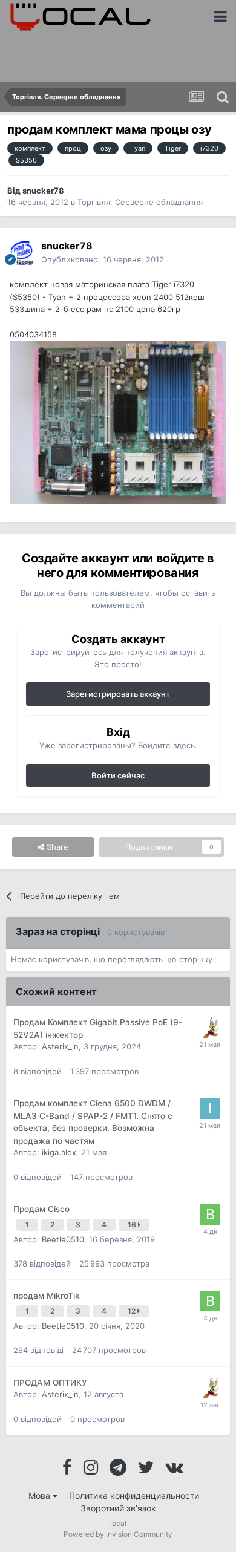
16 (133, 1224)
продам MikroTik (46, 1295)
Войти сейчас (118, 775)
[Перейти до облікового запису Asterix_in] (210, 1027)
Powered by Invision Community (118, 1534)
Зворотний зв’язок (118, 1508)
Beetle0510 (63, 1239)
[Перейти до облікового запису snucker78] (22, 253)
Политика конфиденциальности (134, 1495)
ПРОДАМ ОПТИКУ (50, 1382)
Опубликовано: (102, 259)
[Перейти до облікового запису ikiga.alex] (210, 1108)
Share (56, 847)
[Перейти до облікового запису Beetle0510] (210, 1214)
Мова (40, 1495)
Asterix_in (60, 1046)
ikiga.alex (59, 1152)
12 (132, 1311)
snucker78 (43, 190)
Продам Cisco (41, 1209)
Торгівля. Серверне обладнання (140, 202)
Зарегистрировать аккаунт (118, 694)
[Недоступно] (118, 421)
